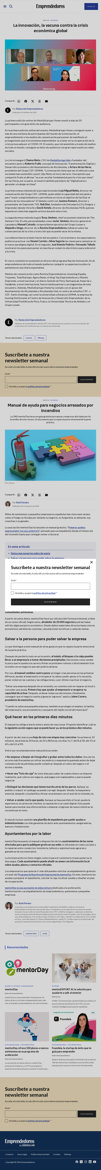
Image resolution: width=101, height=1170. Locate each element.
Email (14, 580)
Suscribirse (50, 602)
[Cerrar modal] (91, 562)
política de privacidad (44, 593)
